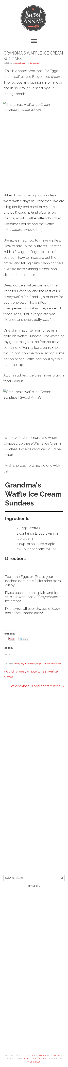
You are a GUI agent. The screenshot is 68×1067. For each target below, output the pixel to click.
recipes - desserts (43, 664)
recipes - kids (56, 664)
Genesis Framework (35, 1058)
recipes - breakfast (27, 664)
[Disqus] (34, 739)
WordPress (34, 1062)
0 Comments (33, 63)
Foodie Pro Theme (36, 1055)
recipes (16, 664)
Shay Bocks (57, 1055)
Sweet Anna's (34, 16)
